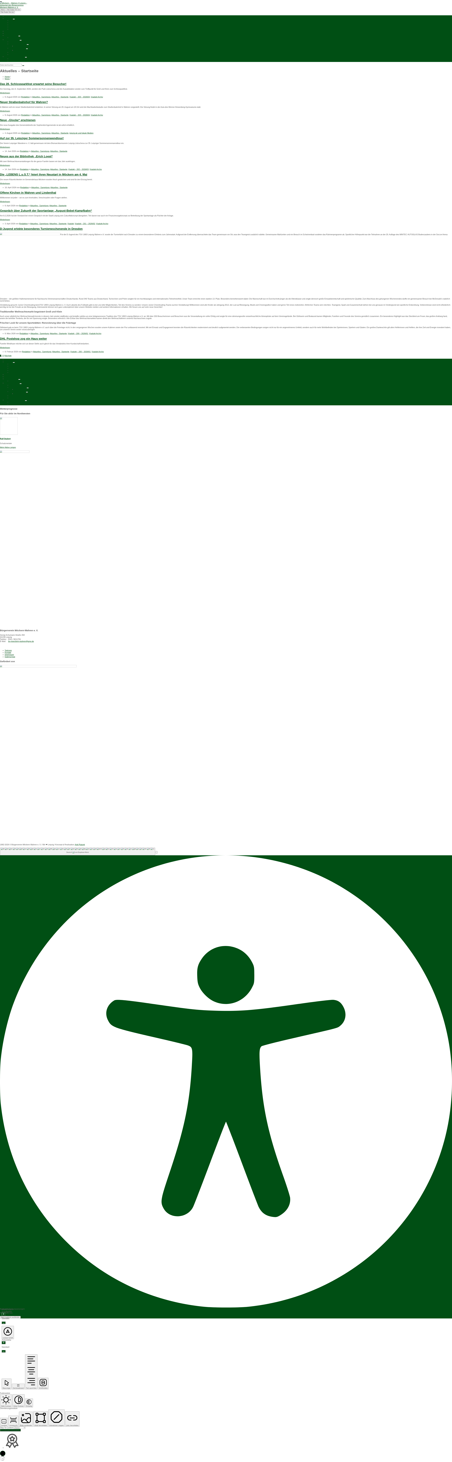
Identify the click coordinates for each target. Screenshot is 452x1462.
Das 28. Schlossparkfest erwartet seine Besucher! (33, 83)
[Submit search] (23, 65)
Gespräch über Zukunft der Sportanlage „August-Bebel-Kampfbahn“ (46, 210)
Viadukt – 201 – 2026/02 (85, 224)
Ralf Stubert (5, 439)
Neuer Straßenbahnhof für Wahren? (24, 102)
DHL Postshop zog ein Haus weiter (23, 338)
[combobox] (77, 851)
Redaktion (25, 97)
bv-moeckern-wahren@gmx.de (21, 641)
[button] (156, 852)
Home (7, 77)
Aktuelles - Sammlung (41, 97)
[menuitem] (7, 16)
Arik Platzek (80, 845)
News (7, 79)
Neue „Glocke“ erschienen (18, 120)
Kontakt (8, 653)
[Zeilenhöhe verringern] (4, 1351)
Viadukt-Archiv (97, 97)
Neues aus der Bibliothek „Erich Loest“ (26, 156)
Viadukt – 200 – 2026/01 (78, 334)
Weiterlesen (5, 93)
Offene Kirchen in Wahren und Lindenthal (28, 192)
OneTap (16, 1313)
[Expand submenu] (21, 40)
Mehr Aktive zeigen (8, 447)
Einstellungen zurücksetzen (10, 1430)
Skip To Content (7, 1428)
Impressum (9, 655)
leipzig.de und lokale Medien (81, 133)
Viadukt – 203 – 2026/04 (79, 97)
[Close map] (1, 1)
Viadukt (70, 224)
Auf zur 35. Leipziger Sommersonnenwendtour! (32, 138)
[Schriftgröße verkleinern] (4, 1323)
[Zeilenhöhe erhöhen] (4, 1342)
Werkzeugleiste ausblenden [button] (10, 1317)
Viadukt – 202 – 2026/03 (78, 169)
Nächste (8, 356)
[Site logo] (13, 7)
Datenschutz (10, 657)
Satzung (8, 650)
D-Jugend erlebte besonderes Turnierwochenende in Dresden (41, 228)
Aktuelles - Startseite (60, 97)
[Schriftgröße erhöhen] (4, 1314)
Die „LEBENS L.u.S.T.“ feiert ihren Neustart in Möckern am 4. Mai (43, 174)
